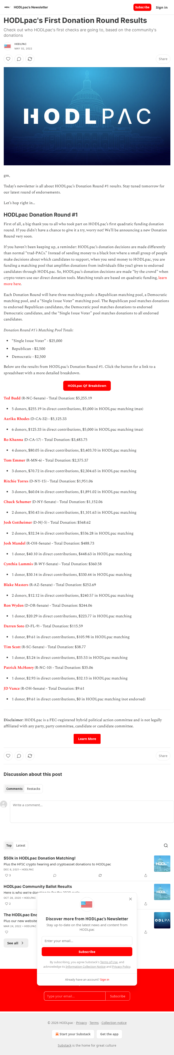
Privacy (81, 1023)
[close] (130, 899)
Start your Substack (75, 1034)
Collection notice (114, 1023)
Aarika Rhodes (16, 419)
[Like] (8, 58)
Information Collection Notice (86, 967)
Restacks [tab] (33, 789)
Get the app (109, 1034)
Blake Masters (16, 585)
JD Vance (12, 688)
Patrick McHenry (19, 668)
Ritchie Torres (16, 481)
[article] (87, 866)
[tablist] (23, 788)
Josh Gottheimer (18, 522)
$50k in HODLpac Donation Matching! (40, 858)
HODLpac (20, 44)
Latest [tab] (20, 845)
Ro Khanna (13, 440)
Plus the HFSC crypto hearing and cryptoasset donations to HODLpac (57, 864)
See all (12, 943)
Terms (94, 1023)
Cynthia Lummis (18, 564)
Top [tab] (9, 845)
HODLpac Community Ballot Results (38, 886)
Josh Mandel (14, 543)
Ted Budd (12, 398)
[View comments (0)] (19, 58)
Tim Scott (12, 647)
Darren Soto (14, 626)
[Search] (165, 845)
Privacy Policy (121, 967)
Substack (64, 1045)
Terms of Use (109, 962)
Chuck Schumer (17, 502)
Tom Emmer (14, 460)
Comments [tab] (14, 789)
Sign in (162, 7)
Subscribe (142, 7)
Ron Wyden (14, 605)
